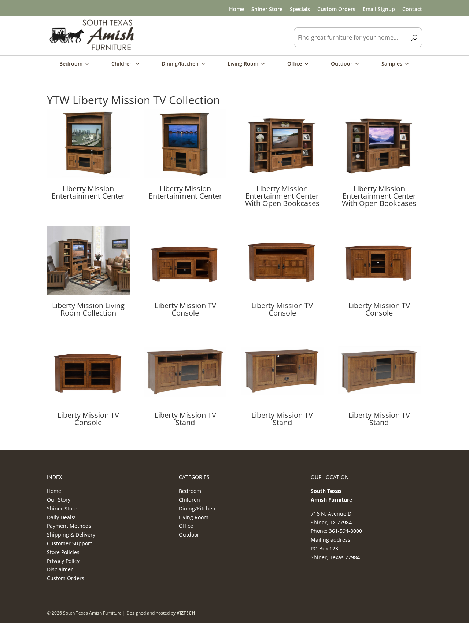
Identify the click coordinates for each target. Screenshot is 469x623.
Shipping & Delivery (71, 534)
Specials (300, 8)
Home (236, 8)
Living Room (243, 64)
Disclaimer (60, 569)
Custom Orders (336, 8)
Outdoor (341, 64)
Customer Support (69, 543)
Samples (391, 64)
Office (294, 64)
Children (122, 64)
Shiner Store (266, 8)
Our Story (58, 499)
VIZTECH (186, 613)
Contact (412, 8)
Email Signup (379, 8)
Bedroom (70, 64)
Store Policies (63, 552)
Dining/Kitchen (180, 64)
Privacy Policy (63, 560)
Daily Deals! (61, 517)
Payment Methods (69, 525)
